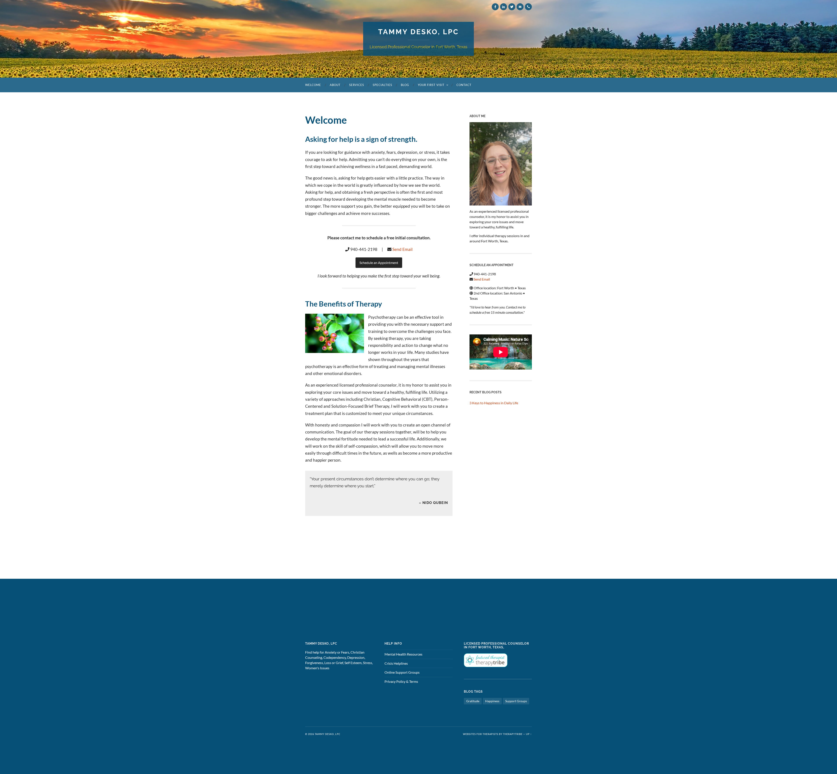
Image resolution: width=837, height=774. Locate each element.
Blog (405, 85)
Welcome (313, 85)
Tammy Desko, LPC (418, 32)
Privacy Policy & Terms (401, 681)
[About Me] (501, 163)
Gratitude (472, 701)
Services (356, 85)
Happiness (492, 701)
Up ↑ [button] (529, 734)
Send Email (402, 249)
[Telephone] (528, 6)
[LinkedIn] (503, 6)
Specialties (382, 85)
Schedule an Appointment (378, 262)
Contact (463, 85)
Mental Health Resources (403, 654)
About (335, 85)
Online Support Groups (402, 672)
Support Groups (516, 701)
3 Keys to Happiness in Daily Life (494, 403)
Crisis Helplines (396, 663)
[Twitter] (511, 6)
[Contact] (520, 6)
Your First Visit (431, 85)
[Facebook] (495, 6)
